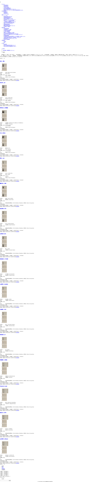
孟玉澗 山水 (2, 82)
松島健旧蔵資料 (6, 35)
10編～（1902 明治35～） (5, 472)
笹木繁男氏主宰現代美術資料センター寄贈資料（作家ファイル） (15, 36)
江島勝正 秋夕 (3, 309)
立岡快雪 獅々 (3, 233)
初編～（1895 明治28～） (5, 471)
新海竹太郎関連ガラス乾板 (8, 18)
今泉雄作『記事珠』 (7, 26)
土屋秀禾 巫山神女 (4, 284)
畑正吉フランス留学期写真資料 (9, 20)
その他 (3, 43)
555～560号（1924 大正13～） (6, 476)
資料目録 (3, 27)
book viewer (2, 477)
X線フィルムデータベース (8, 23)
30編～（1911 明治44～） (5, 474)
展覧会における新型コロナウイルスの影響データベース (13, 34)
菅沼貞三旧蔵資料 (7, 39)
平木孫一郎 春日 (3, 386)
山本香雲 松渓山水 (4, 438)
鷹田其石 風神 (3, 183)
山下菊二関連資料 (7, 31)
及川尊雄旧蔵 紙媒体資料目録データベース (11, 33)
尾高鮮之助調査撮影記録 (8, 16)
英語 (4, 42)
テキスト (3, 4)
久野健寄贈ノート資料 (7, 29)
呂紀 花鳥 (2, 61)
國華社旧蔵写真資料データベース (9, 25)
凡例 (2, 467)
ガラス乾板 (6, 15)
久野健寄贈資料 (6, 28)
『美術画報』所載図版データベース (10, 21)
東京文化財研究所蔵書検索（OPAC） (10, 46)
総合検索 (5, 44)
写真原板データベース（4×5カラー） (10, 19)
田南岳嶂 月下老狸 (4, 258)
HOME (3, 48)
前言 (2, 466)
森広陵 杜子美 (3, 412)
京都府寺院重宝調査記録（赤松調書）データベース (12, 37)
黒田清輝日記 (6, 6)
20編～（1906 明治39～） (5, 473)
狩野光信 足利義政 (4, 107)
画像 (2, 14)
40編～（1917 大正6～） (5, 475)
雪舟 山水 (2, 158)
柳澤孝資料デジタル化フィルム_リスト (10, 38)
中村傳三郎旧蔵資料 (7, 30)
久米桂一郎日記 (6, 7)
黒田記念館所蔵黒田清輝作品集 (9, 22)
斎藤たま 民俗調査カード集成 (9, 32)
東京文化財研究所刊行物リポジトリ (10, 45)
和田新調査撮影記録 (7, 17)
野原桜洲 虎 (2, 334)
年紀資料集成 (6, 5)
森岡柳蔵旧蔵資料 (7, 24)
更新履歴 (17, 80)
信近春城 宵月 (3, 208)
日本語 (5, 41)
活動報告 (3, 40)
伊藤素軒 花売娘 (3, 359)
